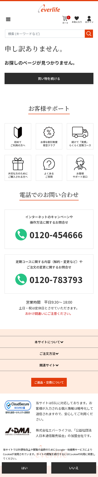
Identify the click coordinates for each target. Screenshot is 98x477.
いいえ (74, 468)
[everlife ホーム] (49, 8)
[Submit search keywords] (89, 34)
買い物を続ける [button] (49, 78)
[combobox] (49, 34)
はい (24, 468)
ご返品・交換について (49, 382)
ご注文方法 (47, 353)
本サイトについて (47, 342)
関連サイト (47, 365)
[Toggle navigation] (8, 19)
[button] (89, 19)
